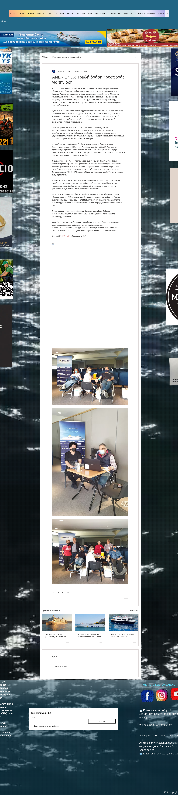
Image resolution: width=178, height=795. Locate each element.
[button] (136, 57)
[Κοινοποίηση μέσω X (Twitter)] (58, 592)
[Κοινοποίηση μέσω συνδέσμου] (68, 592)
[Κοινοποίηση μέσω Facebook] (53, 592)
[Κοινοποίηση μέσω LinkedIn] (63, 592)
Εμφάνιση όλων (134, 610)
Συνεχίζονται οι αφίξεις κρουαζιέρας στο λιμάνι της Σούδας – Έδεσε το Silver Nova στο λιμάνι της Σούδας (56, 635)
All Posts (45, 57)
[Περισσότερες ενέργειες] (127, 71)
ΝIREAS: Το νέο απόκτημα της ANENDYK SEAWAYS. (123, 635)
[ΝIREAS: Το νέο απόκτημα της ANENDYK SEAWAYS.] (123, 622)
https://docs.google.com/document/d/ (66, 57)
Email (33, 717)
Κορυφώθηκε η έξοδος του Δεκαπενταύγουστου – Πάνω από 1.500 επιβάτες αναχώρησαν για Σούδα (89, 635)
